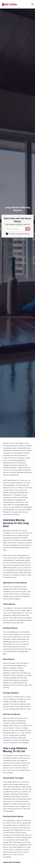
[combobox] (15, 229)
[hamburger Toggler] (32, 4)
